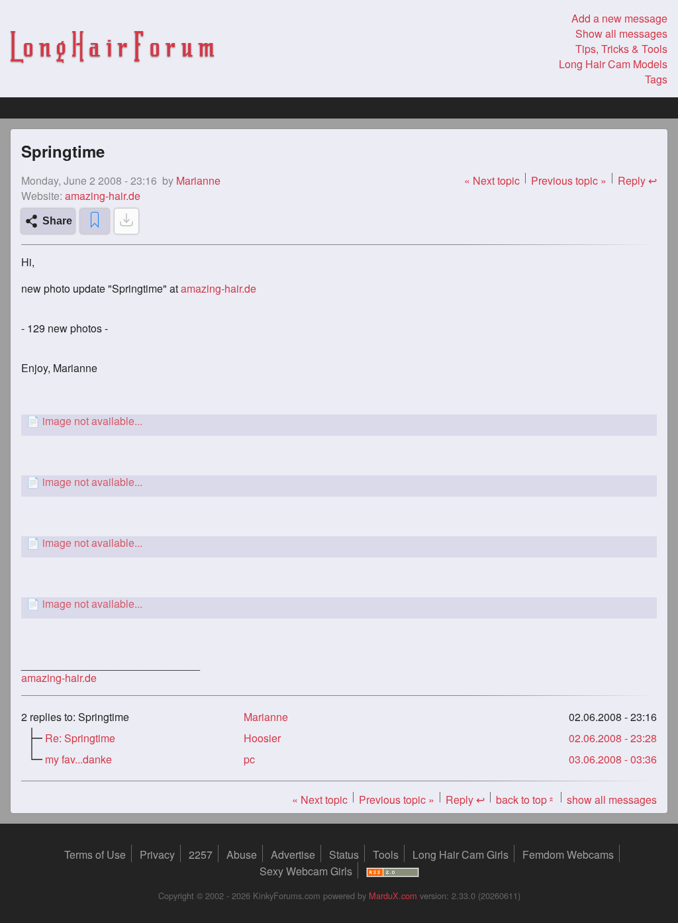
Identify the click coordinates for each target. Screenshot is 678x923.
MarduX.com (393, 895)
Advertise (293, 854)
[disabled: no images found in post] (126, 221)
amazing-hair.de (102, 195)
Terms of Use (95, 854)
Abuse (241, 854)
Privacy (157, 854)
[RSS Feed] (392, 871)
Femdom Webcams (568, 854)
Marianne (266, 716)
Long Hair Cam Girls (460, 854)
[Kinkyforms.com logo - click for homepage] (112, 48)
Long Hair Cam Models (613, 64)
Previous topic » (568, 180)
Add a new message (619, 18)
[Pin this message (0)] (94, 221)
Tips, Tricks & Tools (621, 48)
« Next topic (492, 180)
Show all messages (621, 33)
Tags (656, 79)
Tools (386, 854)
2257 (201, 854)
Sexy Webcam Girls (306, 871)
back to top (526, 799)
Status (344, 854)
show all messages (612, 799)
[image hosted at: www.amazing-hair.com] (339, 420)
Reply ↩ (637, 180)
